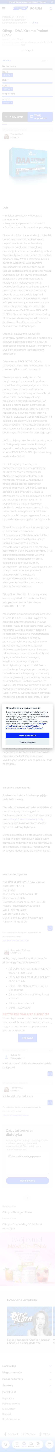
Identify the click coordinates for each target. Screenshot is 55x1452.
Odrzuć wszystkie (27, 742)
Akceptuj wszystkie (27, 735)
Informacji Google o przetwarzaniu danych (22, 727)
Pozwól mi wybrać (35, 728)
